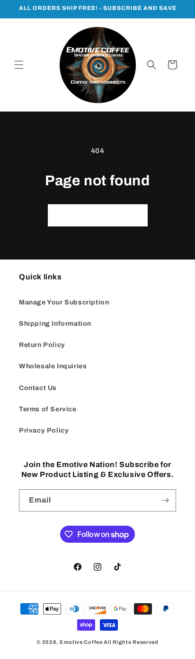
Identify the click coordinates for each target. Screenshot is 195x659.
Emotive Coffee (81, 642)
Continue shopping (97, 215)
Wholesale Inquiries (53, 366)
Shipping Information (55, 323)
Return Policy (42, 344)
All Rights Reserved (131, 642)
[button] (19, 64)
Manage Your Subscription (64, 302)
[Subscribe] (165, 500)
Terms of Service (48, 409)
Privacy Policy (44, 430)
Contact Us (38, 387)
